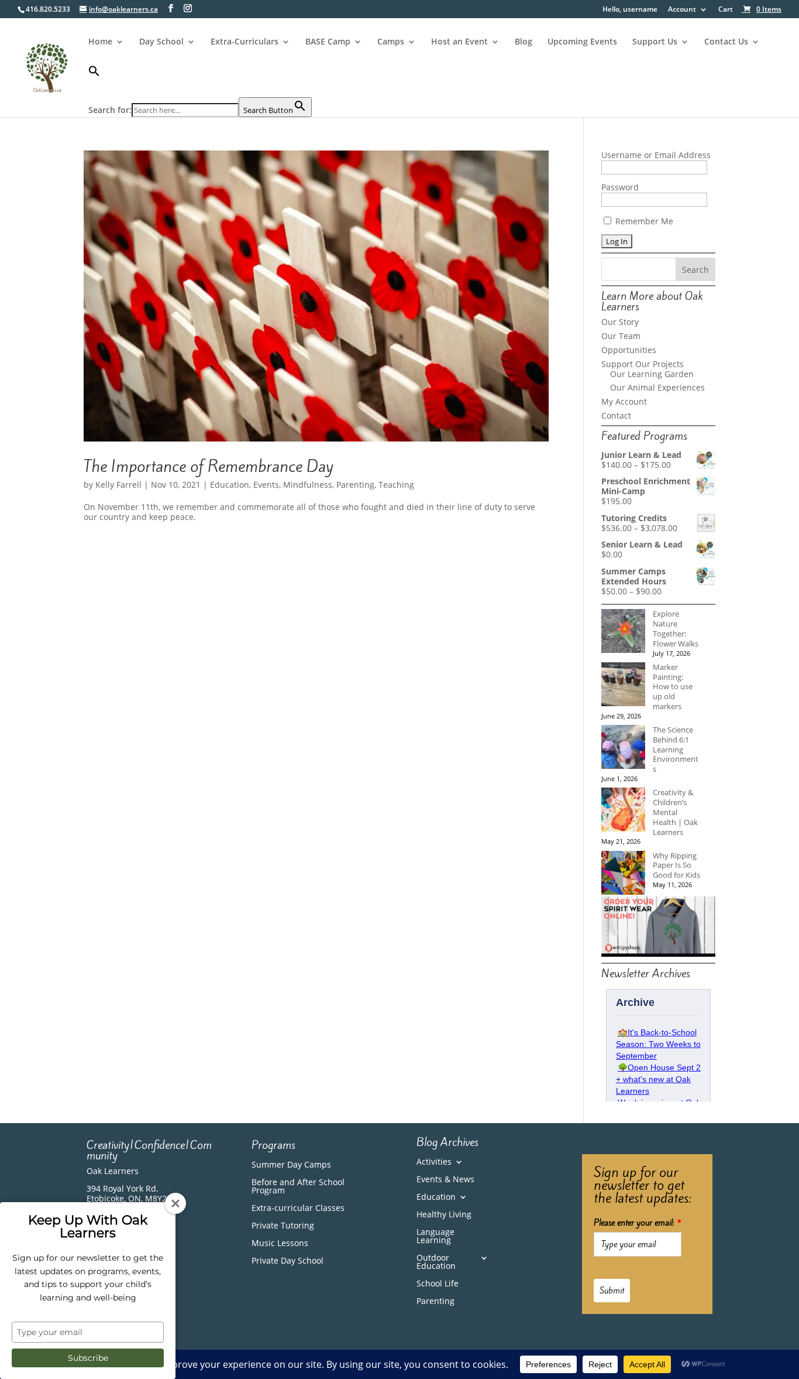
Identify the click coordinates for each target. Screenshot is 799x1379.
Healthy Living (443, 1215)
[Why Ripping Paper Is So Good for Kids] (623, 874)
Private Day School (287, 1261)
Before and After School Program (298, 1187)
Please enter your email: (637, 1223)
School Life (437, 1284)
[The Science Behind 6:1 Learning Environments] (623, 748)
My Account (624, 401)
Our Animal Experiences (657, 387)
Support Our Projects (642, 363)
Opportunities (628, 349)
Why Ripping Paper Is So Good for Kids (676, 865)
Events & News (445, 1180)
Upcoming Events (582, 42)
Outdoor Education (436, 1262)
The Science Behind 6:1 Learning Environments (675, 749)
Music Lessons (280, 1243)
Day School (161, 42)
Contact (616, 415)
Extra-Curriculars (244, 42)
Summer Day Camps (291, 1165)
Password (620, 187)
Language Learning (435, 1236)
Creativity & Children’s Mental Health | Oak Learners (675, 812)
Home (100, 42)
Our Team (620, 335)
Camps (390, 42)
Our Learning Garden (652, 373)
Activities (434, 1162)
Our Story (620, 321)
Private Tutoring (283, 1226)
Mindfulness (307, 484)
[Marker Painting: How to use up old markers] (623, 685)
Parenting (355, 484)
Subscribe (88, 1358)
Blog (523, 42)
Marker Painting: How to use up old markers (673, 686)
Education (229, 484)
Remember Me (643, 221)
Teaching (396, 484)
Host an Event (459, 42)
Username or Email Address (656, 154)
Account (682, 10)
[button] (200, 81)
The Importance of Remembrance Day (208, 466)
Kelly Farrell (118, 484)
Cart (725, 10)
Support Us (654, 42)
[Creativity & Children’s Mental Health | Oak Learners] (623, 811)
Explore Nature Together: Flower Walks (675, 628)
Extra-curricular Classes (298, 1208)
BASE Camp (327, 42)
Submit (612, 1290)
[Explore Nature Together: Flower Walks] (623, 632)
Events (266, 484)
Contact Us (726, 42)
